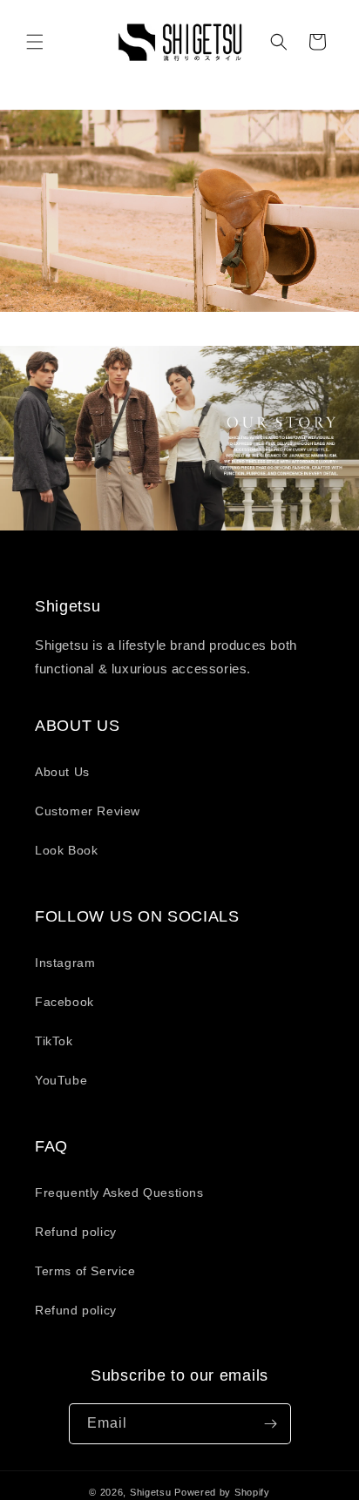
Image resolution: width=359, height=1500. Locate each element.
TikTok (54, 1041)
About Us (62, 772)
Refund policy (76, 1232)
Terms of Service (85, 1271)
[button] (35, 42)
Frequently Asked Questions (119, 1192)
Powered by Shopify (222, 1492)
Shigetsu (151, 1492)
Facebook (64, 1002)
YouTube (61, 1080)
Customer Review (87, 811)
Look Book (66, 850)
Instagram (65, 963)
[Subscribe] (271, 1423)
